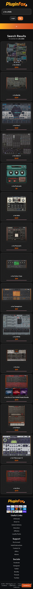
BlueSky (16, 572)
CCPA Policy (21, 585)
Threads (16, 575)
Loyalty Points (16, 534)
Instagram (16, 566)
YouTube (16, 578)
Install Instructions (16, 545)
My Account (16, 542)
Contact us (26, 585)
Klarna (16, 554)
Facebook (17, 562)
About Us (16, 522)
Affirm (16, 551)
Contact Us (16, 548)
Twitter (16, 569)
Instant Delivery (16, 525)
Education (16, 528)
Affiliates (16, 531)
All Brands (16, 519)
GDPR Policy (12, 585)
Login (13, 18)
